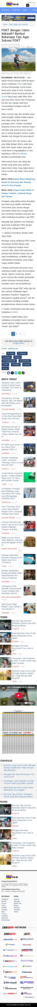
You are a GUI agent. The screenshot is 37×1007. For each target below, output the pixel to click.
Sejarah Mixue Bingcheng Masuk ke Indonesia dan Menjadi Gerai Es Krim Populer (18, 182)
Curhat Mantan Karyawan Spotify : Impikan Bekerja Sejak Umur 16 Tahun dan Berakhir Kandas (12, 477)
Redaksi (4, 908)
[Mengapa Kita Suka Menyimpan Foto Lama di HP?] (5, 650)
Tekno (16, 912)
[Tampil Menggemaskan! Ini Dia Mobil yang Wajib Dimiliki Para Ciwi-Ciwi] (29, 418)
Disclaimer (5, 899)
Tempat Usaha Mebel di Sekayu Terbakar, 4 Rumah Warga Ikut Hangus (18, 193)
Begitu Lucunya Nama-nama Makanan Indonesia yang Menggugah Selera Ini (12, 541)
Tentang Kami (4, 911)
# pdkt (5, 365)
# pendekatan (24, 361)
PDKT (19, 84)
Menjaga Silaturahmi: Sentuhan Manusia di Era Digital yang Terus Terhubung (12, 559)
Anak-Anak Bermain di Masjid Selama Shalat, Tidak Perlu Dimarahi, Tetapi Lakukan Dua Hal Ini (11, 432)
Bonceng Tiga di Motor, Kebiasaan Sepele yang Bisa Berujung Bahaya (24, 623)
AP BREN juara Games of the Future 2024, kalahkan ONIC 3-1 (12, 447)
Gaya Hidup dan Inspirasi (18, 24)
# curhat (11, 353)
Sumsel (25, 10)
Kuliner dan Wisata (17, 904)
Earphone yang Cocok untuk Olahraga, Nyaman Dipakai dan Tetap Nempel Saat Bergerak (23, 675)
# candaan (6, 357)
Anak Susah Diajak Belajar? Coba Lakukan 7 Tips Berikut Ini (12, 607)
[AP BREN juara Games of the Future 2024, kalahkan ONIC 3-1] (29, 449)
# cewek (27, 365)
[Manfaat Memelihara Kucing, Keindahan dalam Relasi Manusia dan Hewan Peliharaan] (29, 575)
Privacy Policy (4, 904)
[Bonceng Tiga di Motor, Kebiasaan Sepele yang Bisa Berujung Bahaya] (5, 625)
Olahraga (17, 901)
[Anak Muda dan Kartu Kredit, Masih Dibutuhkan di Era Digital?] (5, 637)
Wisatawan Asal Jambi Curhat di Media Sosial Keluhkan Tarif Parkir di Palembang (11, 386)
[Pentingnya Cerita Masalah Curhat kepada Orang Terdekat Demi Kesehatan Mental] (29, 590)
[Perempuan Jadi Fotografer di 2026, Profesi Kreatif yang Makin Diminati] (5, 662)
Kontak (4, 901)
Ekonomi (17, 908)
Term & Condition (5, 915)
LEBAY (14, 312)
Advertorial (16, 10)
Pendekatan (22, 153)
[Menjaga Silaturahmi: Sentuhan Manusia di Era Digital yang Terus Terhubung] (29, 559)
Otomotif (17, 910)
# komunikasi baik (9, 361)
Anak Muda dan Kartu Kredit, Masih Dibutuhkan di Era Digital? (24, 636)
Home (5, 24)
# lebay (17, 357)
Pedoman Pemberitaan (6, 919)
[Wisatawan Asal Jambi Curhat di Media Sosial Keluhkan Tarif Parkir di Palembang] (29, 387)
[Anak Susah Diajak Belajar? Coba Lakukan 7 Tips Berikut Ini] (29, 608)
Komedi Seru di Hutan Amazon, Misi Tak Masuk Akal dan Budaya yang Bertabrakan (12, 402)
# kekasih (16, 365)
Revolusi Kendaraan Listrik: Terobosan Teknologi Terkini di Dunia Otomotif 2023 (12, 461)
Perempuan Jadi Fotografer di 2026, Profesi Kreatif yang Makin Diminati (24, 661)
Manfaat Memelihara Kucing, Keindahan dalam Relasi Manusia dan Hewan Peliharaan (12, 574)
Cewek (4, 96)
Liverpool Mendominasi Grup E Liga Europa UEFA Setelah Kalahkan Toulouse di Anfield (12, 526)
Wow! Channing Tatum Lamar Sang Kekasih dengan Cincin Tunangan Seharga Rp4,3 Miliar (12, 510)
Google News (18, 343)
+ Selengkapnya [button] (28, 997)
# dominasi (22, 353)
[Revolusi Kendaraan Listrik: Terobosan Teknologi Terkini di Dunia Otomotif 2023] (29, 462)
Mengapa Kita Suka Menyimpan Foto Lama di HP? (22, 648)
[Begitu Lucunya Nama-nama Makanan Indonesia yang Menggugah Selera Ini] (29, 542)
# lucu (5, 368)
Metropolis (5, 10)
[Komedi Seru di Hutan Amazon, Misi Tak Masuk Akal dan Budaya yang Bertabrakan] (29, 402)
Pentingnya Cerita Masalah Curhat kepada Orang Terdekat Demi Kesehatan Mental (11, 590)
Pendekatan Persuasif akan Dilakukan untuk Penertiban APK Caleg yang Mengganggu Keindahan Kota (11, 493)
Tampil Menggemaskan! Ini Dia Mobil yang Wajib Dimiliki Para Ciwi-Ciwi (12, 416)
